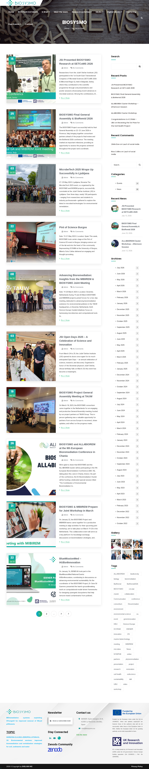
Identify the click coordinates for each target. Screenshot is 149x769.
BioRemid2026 (132, 584)
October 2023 (127, 458)
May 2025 (127, 345)
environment (118, 609)
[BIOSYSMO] (21, 3)
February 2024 (127, 434)
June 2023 (127, 482)
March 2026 (127, 291)
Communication (120, 599)
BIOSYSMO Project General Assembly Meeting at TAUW (76, 394)
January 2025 (127, 369)
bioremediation (130, 579)
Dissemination (133, 604)
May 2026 (127, 280)
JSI (128, 634)
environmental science (122, 614)
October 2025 (127, 321)
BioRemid (117, 584)
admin (65, 68)
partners (117, 659)
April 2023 (127, 494)
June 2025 (127, 339)
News (127, 189)
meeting (117, 644)
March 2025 (127, 357)
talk (130, 679)
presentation (118, 664)
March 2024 (127, 428)
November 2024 (127, 381)
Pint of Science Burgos (73, 227)
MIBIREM (129, 644)
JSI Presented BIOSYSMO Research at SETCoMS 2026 (76, 61)
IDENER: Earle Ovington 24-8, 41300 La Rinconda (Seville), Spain (92, 721)
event (116, 619)
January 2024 (127, 440)
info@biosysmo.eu (88, 728)
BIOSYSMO (118, 589)
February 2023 (127, 506)
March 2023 (127, 500)
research (117, 669)
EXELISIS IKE (27, 766)
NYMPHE (117, 654)
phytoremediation (132, 659)
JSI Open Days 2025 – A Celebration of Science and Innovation (75, 340)
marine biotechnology (122, 639)
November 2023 (127, 452)
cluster (116, 594)
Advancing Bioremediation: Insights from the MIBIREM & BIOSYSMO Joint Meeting (76, 279)
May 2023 (127, 488)
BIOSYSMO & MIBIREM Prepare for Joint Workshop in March (78, 508)
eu (137, 614)
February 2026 (127, 297)
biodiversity (134, 574)
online (129, 654)
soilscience (131, 674)
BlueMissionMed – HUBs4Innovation (70, 560)
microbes (117, 649)
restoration (130, 669)
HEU (115, 624)
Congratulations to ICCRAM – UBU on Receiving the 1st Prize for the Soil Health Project (125, 122)
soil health (117, 674)
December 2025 (127, 309)
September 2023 (127, 464)
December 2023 (127, 446)
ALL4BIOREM (119, 574)
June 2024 (127, 410)
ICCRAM (117, 629)
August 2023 (127, 470)
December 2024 (127, 375)
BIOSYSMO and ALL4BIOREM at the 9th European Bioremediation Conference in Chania (77, 450)
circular (131, 589)
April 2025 (127, 351)
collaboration (129, 594)
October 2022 (127, 523)
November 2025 (127, 315)
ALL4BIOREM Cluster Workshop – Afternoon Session (124, 105)
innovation (117, 634)
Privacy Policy (137, 766)
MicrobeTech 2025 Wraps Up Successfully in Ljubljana (76, 171)
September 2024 (127, 393)
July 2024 (127, 404)
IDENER (129, 629)
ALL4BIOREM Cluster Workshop (124, 113)
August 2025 (127, 333)
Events (127, 183)
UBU (115, 684)
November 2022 (127, 517)
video (125, 684)
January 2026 (127, 303)
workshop (117, 689)
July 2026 (127, 268)
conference (135, 599)
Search (115, 56)
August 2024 (127, 398)
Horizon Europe (129, 624)
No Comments (78, 68)
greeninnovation (130, 619)
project (131, 664)
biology (116, 579)
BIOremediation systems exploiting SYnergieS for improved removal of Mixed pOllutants (24, 721)
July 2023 (127, 476)
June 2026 (127, 274)
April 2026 (127, 285)
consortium (118, 604)
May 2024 (127, 416)
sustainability (119, 679)
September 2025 (127, 327)
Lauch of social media (131, 144)
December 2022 (127, 511)
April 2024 (127, 422)
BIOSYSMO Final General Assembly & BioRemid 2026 (76, 116)
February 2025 (127, 363)
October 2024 (127, 387)
